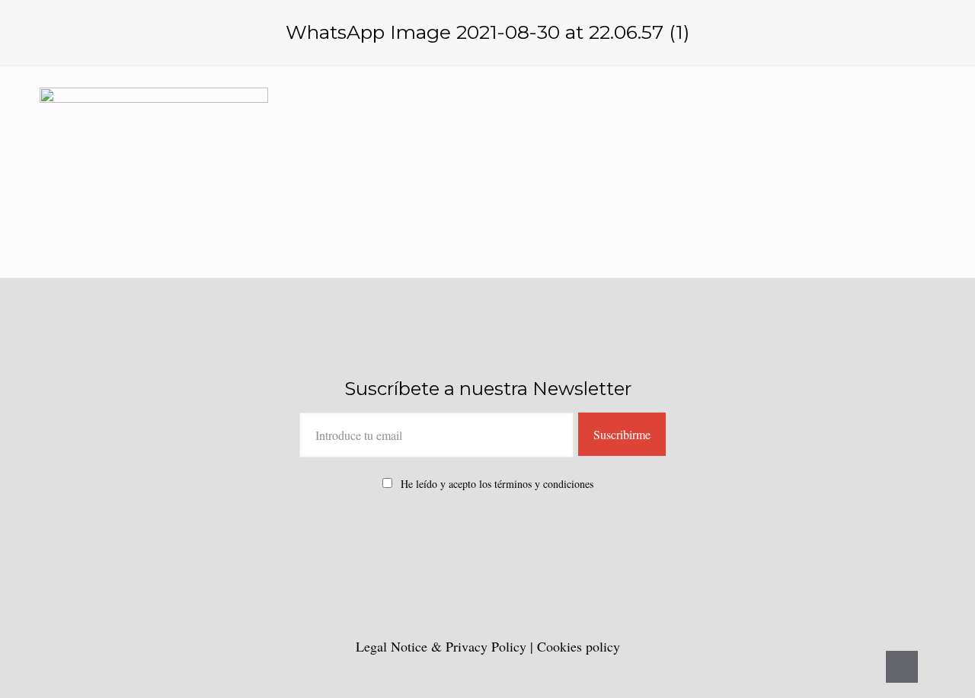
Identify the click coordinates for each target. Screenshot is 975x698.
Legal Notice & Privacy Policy (443, 646)
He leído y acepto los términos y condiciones (497, 483)
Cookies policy (578, 646)
